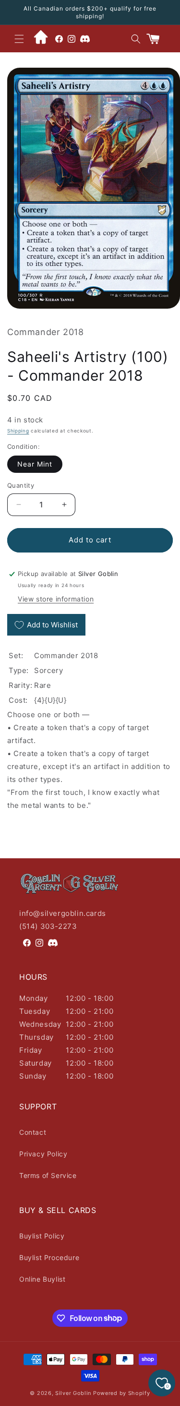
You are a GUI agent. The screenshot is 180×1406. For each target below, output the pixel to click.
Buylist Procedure (49, 1257)
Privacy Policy (43, 1154)
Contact (32, 1132)
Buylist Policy (41, 1236)
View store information (56, 599)
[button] (19, 38)
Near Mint (34, 464)
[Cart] (157, 38)
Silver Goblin (73, 1393)
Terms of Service (48, 1175)
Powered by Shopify (121, 1393)
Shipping (18, 430)
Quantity (20, 485)
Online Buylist (42, 1279)
